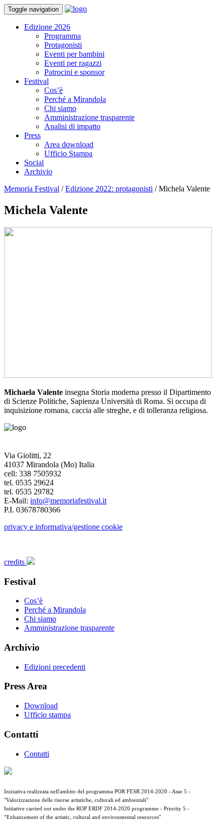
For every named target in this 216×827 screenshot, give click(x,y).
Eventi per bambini (74, 54)
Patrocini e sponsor (74, 72)
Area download (68, 144)
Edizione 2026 (47, 27)
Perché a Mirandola (75, 99)
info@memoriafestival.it (68, 500)
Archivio (38, 171)
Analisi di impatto (72, 126)
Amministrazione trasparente (89, 117)
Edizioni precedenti (54, 667)
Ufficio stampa (47, 714)
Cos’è (53, 90)
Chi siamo (60, 108)
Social (34, 162)
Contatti (36, 754)
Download (41, 705)
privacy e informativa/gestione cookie (63, 527)
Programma (62, 36)
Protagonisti (63, 45)
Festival (36, 81)
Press (32, 135)
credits (15, 562)
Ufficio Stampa (68, 153)
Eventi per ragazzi (72, 63)
